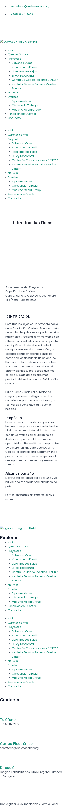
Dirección (8, 767)
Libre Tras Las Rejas (24, 71)
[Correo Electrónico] (4, 735)
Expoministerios (22, 101)
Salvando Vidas (22, 63)
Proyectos (14, 59)
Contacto (14, 118)
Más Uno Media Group (26, 109)
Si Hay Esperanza (23, 75)
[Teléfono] (4, 711)
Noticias (13, 92)
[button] (32, 126)
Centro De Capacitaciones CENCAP (35, 80)
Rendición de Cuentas (22, 114)
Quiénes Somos (18, 54)
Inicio (11, 50)
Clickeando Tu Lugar (25, 105)
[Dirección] (4, 759)
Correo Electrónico (16, 743)
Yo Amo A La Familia (25, 67)
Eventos (13, 97)
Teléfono (8, 719)
